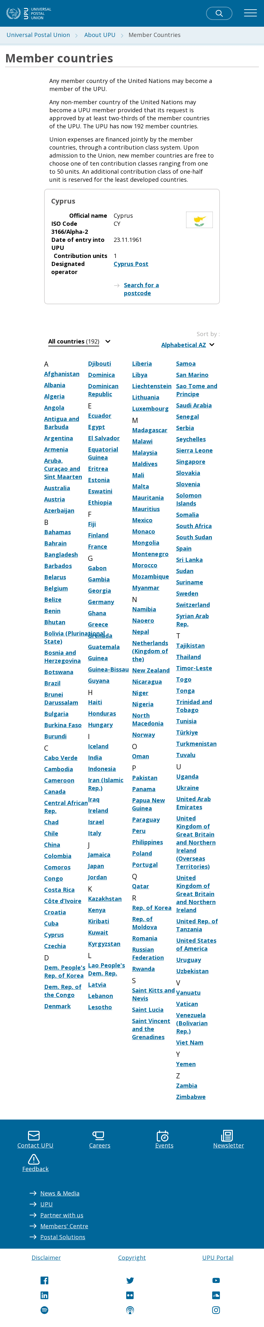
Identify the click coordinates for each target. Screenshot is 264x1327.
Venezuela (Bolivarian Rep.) (192, 1023)
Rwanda (143, 969)
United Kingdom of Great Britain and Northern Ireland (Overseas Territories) (196, 842)
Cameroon (59, 780)
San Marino (192, 375)
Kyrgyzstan (104, 943)
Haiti (95, 702)
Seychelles (191, 439)
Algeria (54, 396)
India (95, 757)
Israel (96, 822)
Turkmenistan (196, 743)
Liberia (142, 363)
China (52, 844)
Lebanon (100, 996)
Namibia (144, 609)
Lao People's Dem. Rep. (106, 969)
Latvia (97, 984)
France (97, 546)
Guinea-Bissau (108, 669)
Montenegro (150, 554)
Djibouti (99, 363)
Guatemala (104, 647)
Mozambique (150, 576)
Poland (142, 853)
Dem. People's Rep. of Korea (64, 971)
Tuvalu (185, 755)
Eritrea (98, 468)
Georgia (99, 590)
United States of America (196, 944)
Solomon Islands (189, 499)
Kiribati (98, 921)
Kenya (97, 910)
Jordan (97, 877)
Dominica (101, 375)
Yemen (186, 1064)
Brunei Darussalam (61, 698)
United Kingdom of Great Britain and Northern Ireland (196, 894)
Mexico (142, 520)
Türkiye (187, 732)
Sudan (184, 571)
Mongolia (145, 542)
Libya (139, 375)
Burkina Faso (63, 725)
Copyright (132, 1257)
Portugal (145, 864)
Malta (140, 486)
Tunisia (186, 721)
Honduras (102, 713)
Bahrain (55, 543)
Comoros (57, 867)
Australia (57, 488)
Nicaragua (147, 681)
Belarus (55, 577)
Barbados (58, 566)
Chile (51, 833)
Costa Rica (59, 889)
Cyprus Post (131, 264)
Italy (94, 833)
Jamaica (99, 854)
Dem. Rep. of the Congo (62, 991)
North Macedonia (148, 719)
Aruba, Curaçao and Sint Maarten (63, 468)
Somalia (187, 514)
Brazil (52, 683)
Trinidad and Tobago (194, 706)
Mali (138, 475)
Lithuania (145, 397)
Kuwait (98, 932)
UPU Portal (217, 1257)
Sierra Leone (194, 450)
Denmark (57, 1006)
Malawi (142, 441)
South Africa (194, 526)
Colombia (57, 856)
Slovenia (188, 484)
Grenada (100, 635)
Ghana (97, 613)
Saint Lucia (148, 1009)
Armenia (56, 449)
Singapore (190, 461)
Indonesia (102, 769)
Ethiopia (100, 502)
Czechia (55, 946)
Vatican (187, 1004)
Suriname (189, 582)
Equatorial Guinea (103, 453)
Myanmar (145, 587)
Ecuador (99, 415)
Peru (139, 831)
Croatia (55, 912)
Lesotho (100, 1007)
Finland (98, 535)
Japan (96, 866)
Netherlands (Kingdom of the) (150, 651)
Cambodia (58, 769)
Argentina (58, 438)
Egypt (96, 427)
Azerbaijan (59, 510)
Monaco (143, 531)
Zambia (186, 1085)
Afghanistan (62, 374)
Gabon (97, 568)
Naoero (143, 620)
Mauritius (146, 509)
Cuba (51, 923)
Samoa (186, 363)
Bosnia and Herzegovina (62, 656)
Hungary (100, 724)
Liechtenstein (152, 386)
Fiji (92, 524)
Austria (54, 499)
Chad (51, 822)
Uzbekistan (192, 971)
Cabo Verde (61, 758)
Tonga (185, 690)
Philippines (147, 842)
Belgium (56, 588)
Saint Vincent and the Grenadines (151, 1029)
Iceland (98, 746)
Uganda (187, 776)
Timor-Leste (194, 668)
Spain (184, 548)
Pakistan (144, 778)
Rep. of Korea (152, 907)
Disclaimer (46, 1257)
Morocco (144, 565)
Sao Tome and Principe (196, 390)
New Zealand (151, 670)
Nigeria (143, 704)
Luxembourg (150, 408)
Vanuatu (188, 992)
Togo (184, 679)
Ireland (98, 810)
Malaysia (144, 452)
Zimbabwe (191, 1097)
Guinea (98, 658)
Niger (140, 693)
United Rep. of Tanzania (197, 925)
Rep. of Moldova (144, 923)
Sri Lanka (189, 559)
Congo (53, 878)
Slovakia (188, 473)
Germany (101, 602)
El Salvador (104, 438)
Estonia (99, 480)
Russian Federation (148, 953)
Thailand (188, 657)
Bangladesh (61, 554)
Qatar (140, 886)
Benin (52, 611)
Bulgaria (56, 714)
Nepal (140, 632)
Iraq (93, 799)
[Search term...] (219, 13)
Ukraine (187, 788)
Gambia (99, 579)
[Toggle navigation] (250, 13)
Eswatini (100, 491)
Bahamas (57, 532)
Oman (140, 756)
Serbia (185, 428)
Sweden (187, 593)
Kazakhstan (105, 898)
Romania (144, 938)
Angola (54, 407)
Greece (98, 624)
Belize (52, 599)
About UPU (100, 35)
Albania (54, 385)
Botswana (58, 672)
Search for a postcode (141, 289)
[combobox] (80, 342)
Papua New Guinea (148, 804)
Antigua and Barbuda (61, 423)
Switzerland (193, 605)
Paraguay (146, 819)
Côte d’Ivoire (62, 901)
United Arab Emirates (193, 803)
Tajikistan (190, 645)
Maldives (144, 464)
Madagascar (149, 430)
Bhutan (54, 622)
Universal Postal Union (38, 35)
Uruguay (188, 960)
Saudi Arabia (194, 405)
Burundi (55, 736)
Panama (144, 789)
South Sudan (194, 537)
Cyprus (54, 934)
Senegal (187, 416)
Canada (55, 791)
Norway (143, 734)
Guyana (98, 680)
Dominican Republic (103, 390)
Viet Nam (189, 1042)
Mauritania (148, 497)
